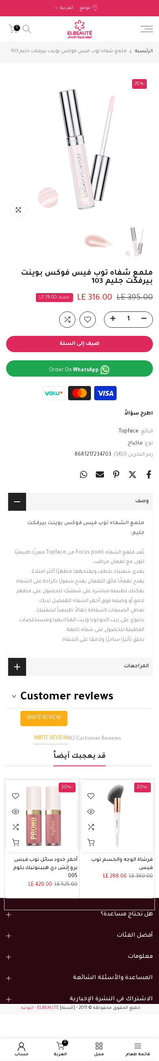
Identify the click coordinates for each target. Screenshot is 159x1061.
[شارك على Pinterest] (116, 474)
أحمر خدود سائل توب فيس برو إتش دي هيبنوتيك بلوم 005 (45, 868)
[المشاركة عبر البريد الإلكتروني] (100, 474)
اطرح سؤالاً (138, 414)
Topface (129, 432)
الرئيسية (144, 51)
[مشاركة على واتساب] (84, 474)
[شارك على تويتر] (132, 474)
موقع (85, 8)
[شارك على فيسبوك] (149, 474)
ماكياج (135, 443)
